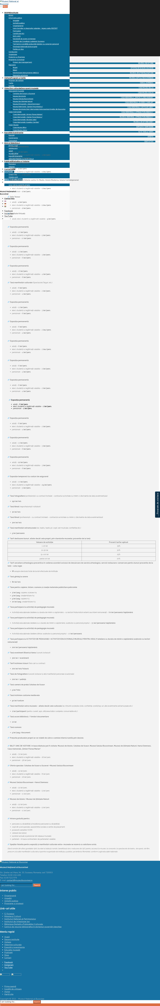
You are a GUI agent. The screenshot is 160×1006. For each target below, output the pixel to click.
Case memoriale (15, 112)
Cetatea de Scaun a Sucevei (24, 94)
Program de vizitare (16, 80)
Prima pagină (10, 986)
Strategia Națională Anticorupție (25, 47)
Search (37, 885)
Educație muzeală (12, 950)
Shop (6, 955)
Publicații (8, 952)
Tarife (11, 83)
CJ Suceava (9, 913)
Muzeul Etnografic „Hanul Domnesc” (26, 104)
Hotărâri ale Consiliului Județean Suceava (28, 41)
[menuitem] (37, 44)
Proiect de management (22, 62)
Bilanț (15, 70)
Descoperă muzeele (16, 91)
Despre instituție (11, 939)
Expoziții (13, 133)
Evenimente (13, 138)
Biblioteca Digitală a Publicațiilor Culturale (23, 924)
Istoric (11, 15)
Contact (7, 957)
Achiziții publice (19, 23)
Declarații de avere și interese (24, 39)
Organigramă (18, 26)
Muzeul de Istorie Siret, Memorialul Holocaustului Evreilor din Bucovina (39, 109)
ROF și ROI (16, 36)
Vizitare (15, 78)
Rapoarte (12, 65)
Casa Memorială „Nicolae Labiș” (25, 120)
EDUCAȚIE (12, 143)
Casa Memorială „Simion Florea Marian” (28, 114)
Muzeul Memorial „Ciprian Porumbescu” (28, 107)
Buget (15, 67)
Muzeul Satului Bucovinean (23, 99)
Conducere (13, 52)
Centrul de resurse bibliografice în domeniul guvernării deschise (32, 926)
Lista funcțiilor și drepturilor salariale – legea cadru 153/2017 (35, 28)
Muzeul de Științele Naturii (22, 101)
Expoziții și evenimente (14, 947)
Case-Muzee (14, 125)
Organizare (13, 54)
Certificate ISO (18, 34)
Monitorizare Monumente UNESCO (26, 73)
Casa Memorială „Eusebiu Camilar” (26, 122)
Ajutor (7, 991)
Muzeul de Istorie (19, 96)
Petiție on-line (18, 49)
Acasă (7, 937)
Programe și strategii (16, 60)
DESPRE (11, 13)
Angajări (16, 20)
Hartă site (8, 994)
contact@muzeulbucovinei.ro (19, 880)
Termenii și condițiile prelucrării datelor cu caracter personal (36, 44)
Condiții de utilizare (13, 989)
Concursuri (13, 140)
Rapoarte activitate (20, 75)
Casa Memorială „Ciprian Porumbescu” (27, 117)
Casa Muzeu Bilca (19, 127)
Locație (11, 86)
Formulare (17, 31)
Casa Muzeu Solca (20, 130)
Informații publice (15, 18)
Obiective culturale (21, 88)
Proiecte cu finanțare (17, 57)
